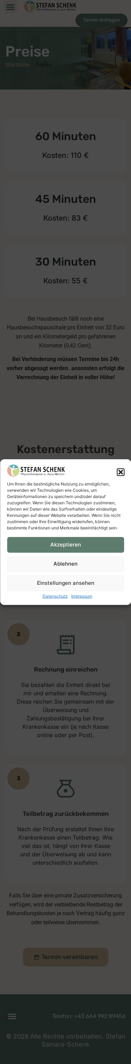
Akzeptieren (65, 544)
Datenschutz (55, 596)
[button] (120, 472)
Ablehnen (65, 563)
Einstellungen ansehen (65, 583)
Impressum (81, 596)
